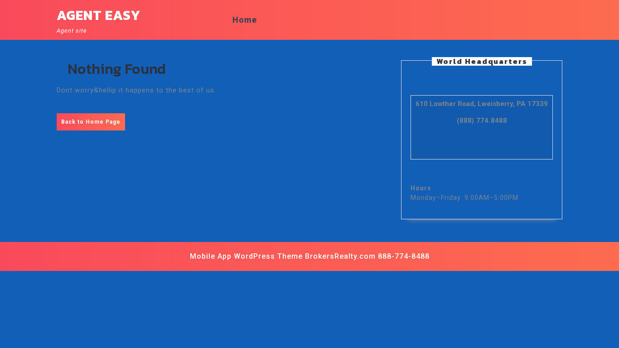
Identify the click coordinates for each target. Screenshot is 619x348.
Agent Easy (98, 15)
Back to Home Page (93, 124)
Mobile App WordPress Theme (246, 256)
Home (244, 19)
